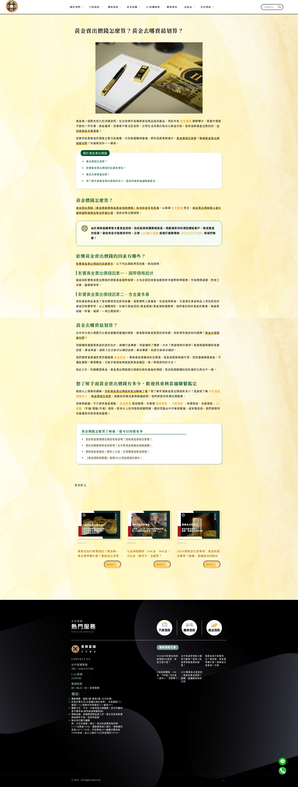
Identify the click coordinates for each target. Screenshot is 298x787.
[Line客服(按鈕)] (282, 761)
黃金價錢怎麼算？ (97, 161)
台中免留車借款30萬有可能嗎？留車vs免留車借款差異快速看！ (191, 660)
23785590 (76, 678)
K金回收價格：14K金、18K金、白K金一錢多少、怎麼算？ (148, 553)
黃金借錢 (120, 357)
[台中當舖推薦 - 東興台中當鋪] (11, 4)
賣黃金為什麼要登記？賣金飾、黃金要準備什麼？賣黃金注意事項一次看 (98, 555)
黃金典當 (125, 403)
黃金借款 (214, 627)
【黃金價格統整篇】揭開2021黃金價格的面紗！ (114, 457)
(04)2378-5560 (191, 233)
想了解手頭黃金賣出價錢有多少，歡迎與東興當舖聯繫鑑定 (121, 181)
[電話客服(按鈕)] (282, 771)
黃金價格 (186, 121)
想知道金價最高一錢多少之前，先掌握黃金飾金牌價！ (118, 451)
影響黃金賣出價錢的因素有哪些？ (106, 168)
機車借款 (161, 403)
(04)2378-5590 (86, 668)
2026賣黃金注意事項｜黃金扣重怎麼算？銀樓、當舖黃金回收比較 (198, 555)
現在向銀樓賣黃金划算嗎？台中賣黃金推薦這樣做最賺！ (119, 445)
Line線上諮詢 (150, 233)
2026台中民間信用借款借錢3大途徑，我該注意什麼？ (167, 659)
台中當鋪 (177, 208)
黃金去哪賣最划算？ (98, 174)
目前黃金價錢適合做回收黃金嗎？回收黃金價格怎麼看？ (119, 439)
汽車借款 (177, 403)
